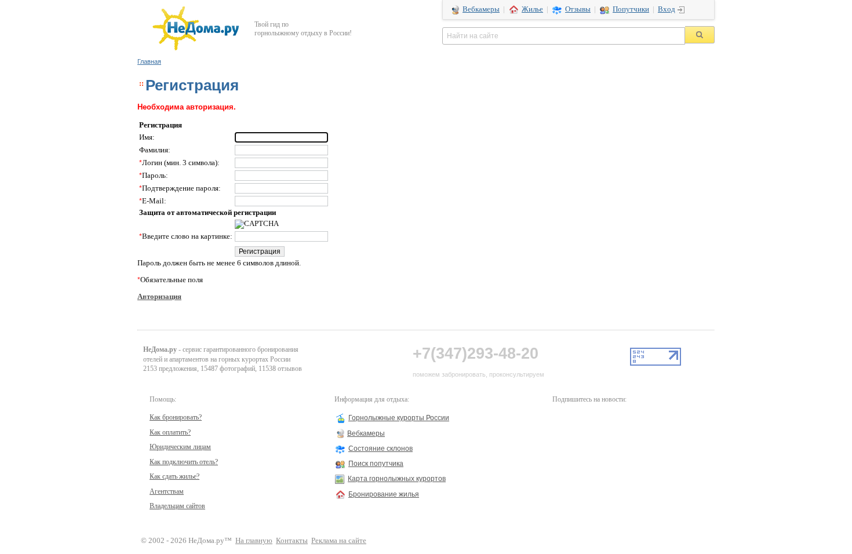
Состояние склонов (380, 448)
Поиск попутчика (375, 464)
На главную (253, 541)
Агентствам (167, 491)
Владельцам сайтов (177, 506)
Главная (149, 61)
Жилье (532, 9)
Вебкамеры (481, 9)
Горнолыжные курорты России (398, 418)
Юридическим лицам (180, 447)
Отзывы (578, 9)
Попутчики (631, 9)
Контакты (292, 541)
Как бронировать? (176, 417)
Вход (666, 9)
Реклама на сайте (338, 541)
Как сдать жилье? (174, 476)
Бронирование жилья (383, 494)
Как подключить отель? (184, 462)
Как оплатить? (170, 432)
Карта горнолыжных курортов (397, 479)
